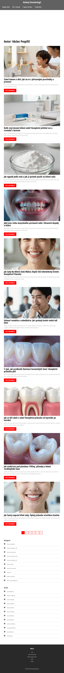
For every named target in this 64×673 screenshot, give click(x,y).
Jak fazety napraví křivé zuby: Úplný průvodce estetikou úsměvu (31, 515)
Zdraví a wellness (12, 548)
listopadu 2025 (11, 628)
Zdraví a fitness (11, 568)
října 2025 (10, 632)
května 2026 (10, 603)
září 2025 (9, 636)
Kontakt (32, 661)
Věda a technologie (12, 580)
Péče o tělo (10, 564)
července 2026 (11, 595)
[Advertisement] (32, 22)
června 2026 (10, 599)
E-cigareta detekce (27, 7)
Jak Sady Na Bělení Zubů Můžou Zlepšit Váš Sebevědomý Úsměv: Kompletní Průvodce (31, 273)
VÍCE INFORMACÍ (10, 90)
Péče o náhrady (16, 7)
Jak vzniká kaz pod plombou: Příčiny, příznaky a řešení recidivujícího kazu (27, 467)
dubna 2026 (10, 607)
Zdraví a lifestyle (12, 560)
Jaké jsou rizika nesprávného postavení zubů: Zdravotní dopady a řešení (31, 224)
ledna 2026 (10, 620)
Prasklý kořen (38, 7)
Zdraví (9, 572)
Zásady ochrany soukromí (32, 657)
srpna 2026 (10, 591)
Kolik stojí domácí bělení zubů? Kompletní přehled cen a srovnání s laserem (28, 129)
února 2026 (10, 616)
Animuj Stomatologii (32, 2)
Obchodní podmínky (32, 654)
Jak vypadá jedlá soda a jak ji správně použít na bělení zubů (29, 176)
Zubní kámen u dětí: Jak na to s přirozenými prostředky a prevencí (29, 80)
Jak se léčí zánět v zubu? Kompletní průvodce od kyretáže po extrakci (30, 419)
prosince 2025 (11, 624)
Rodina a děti (11, 576)
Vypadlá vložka (6, 7)
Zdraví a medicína (12, 556)
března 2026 (10, 611)
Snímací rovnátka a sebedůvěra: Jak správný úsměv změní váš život (30, 321)
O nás (32, 652)
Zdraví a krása (11, 552)
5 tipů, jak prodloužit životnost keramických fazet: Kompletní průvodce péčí (30, 370)
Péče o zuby (10, 544)
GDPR (32, 659)
